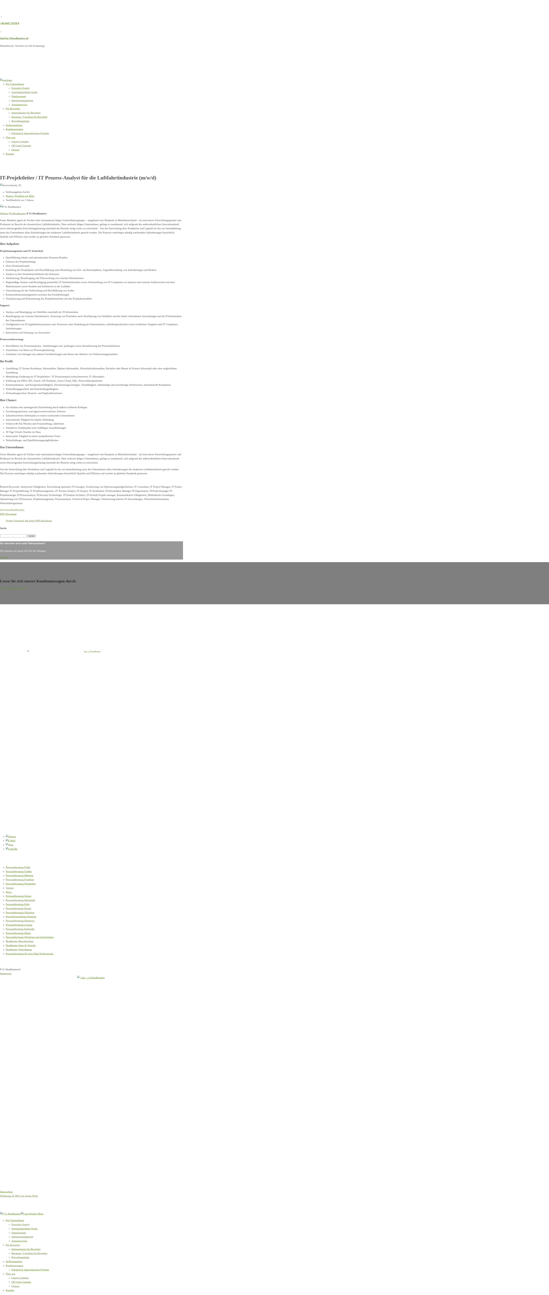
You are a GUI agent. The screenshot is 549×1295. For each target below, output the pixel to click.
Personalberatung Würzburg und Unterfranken (30, 937)
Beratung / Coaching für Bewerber (29, 116)
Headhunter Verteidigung (19, 949)
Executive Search (20, 88)
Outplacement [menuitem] (18, 1232)
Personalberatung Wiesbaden (21, 883)
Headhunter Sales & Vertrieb (21, 945)
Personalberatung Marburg (19, 875)
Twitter (9, 520)
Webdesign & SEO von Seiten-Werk (19, 1196)
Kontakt (10, 153)
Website (4, 213)
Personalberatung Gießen (19, 871)
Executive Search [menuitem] (20, 1224)
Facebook (19, 520)
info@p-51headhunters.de (14, 38)
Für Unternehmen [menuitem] (15, 1220)
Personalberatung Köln (17, 904)
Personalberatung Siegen (18, 896)
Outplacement (18, 96)
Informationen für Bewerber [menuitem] (26, 1249)
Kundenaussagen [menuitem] (14, 1265)
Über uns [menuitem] (10, 1273)
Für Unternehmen (15, 84)
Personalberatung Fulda (18, 867)
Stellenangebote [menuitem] (14, 1261)
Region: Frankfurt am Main (20, 196)
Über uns (10, 137)
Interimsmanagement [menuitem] (22, 1236)
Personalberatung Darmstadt (20, 900)
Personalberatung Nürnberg (20, 912)
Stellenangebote (14, 125)
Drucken (19, 509)
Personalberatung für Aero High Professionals (29, 953)
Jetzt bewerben (7, 509)
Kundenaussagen (14, 129)
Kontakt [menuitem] (10, 1290)
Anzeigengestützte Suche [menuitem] (24, 1228)
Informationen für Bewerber (26, 112)
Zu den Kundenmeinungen (14, 588)
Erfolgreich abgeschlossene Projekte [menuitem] (30, 1269)
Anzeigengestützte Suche (24, 92)
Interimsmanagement (22, 100)
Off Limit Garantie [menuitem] (21, 1282)
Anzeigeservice (19, 104)
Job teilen (30, 520)
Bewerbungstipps (20, 121)
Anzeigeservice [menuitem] (19, 1240)
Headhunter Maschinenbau (19, 941)
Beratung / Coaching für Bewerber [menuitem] (29, 1253)
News (9, 892)
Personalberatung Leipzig (19, 924)
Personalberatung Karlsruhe (20, 929)
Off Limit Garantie (21, 145)
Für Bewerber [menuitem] (13, 1245)
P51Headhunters (17, 213)
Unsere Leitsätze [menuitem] (20, 1277)
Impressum (5, 973)
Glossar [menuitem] (15, 1286)
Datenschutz (6, 1191)
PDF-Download (8, 514)
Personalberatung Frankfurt (20, 879)
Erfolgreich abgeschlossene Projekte (30, 133)
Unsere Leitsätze (20, 141)
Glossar (15, 149)
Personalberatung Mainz (18, 933)
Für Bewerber (13, 108)
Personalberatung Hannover (20, 920)
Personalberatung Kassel (18, 908)
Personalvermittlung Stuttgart (21, 916)
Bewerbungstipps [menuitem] (20, 1257)
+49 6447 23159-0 (9, 23)
